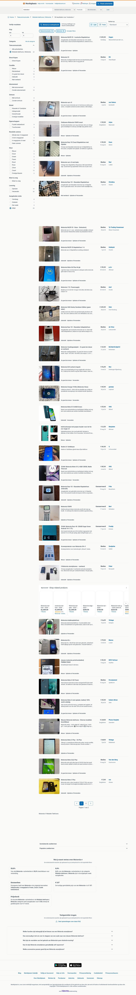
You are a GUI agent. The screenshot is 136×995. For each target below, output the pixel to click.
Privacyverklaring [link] (85, 973)
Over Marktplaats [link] (39, 978)
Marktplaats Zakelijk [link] (31, 973)
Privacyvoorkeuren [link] (111, 973)
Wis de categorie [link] (30, 41)
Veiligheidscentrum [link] (59, 3)
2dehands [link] (80, 978)
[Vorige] (76, 803)
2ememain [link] (90, 978)
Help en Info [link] (60, 973)
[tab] (93, 25)
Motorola (59, 31)
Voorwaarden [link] (49, 3)
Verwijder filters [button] (71, 31)
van (10, 32)
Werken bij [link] (51, 978)
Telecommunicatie (45, 31)
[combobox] (38, 9)
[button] (84, 3)
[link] (29, 3)
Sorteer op (111, 21)
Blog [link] (19, 973)
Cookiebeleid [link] (98, 973)
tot (23, 32)
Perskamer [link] (61, 978)
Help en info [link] (41, 3)
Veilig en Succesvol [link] (47, 973)
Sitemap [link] (99, 978)
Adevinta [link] (71, 978)
